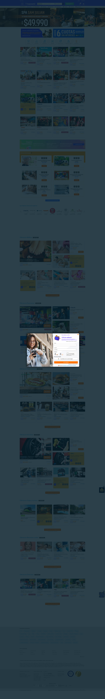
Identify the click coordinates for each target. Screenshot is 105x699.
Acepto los (68, 365)
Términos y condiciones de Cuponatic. (69, 365)
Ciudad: (55, 347)
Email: (55, 343)
